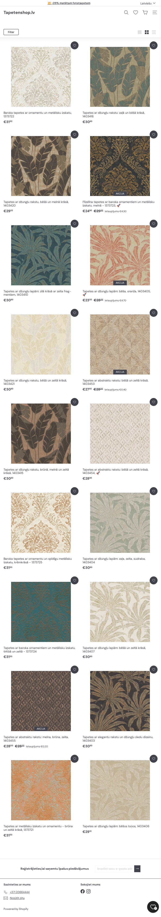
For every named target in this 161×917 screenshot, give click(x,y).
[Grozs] (145, 12)
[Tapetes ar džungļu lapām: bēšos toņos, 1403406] (120, 794)
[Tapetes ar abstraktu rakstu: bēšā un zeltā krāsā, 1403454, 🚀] (120, 439)
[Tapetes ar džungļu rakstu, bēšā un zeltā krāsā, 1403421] (41, 350)
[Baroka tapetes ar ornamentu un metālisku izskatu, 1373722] (41, 82)
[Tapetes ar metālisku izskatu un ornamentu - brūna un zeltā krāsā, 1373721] (41, 796)
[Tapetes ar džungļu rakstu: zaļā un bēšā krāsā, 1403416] (120, 82)
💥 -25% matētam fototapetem (69, 3)
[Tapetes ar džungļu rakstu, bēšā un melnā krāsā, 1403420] (41, 172)
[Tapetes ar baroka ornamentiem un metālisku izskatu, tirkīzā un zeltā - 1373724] (41, 618)
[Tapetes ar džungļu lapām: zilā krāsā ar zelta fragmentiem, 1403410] (41, 261)
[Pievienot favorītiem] (74, 45)
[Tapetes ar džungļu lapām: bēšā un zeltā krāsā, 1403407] (120, 618)
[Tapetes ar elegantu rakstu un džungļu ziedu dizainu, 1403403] (120, 707)
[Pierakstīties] (137, 868)
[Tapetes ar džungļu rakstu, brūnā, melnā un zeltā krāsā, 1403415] (41, 439)
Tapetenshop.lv (19, 12)
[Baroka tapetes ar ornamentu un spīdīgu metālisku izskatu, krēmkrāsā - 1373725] (41, 528)
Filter (11, 32)
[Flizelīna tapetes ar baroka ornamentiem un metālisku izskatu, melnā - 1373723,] (120, 172)
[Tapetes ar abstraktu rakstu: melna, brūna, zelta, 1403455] (41, 707)
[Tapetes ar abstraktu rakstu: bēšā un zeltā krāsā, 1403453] (120, 350)
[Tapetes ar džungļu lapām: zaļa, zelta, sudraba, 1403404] (120, 528)
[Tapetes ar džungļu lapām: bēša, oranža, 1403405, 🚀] (120, 261)
